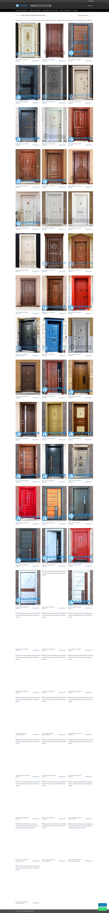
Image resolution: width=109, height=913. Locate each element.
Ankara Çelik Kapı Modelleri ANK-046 (74, 313)
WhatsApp (102, 909)
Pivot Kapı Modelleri (65, 10)
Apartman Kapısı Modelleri (50, 10)
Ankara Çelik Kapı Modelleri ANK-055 (74, 186)
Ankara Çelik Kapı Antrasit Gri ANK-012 (75, 734)
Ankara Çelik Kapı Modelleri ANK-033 (48, 481)
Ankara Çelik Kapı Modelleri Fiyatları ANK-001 (22, 902)
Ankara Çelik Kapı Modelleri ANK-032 (74, 481)
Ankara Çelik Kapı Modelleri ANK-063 (22, 60)
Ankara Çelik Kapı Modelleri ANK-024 (22, 607)
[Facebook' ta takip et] (88, 1)
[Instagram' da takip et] (89, 1)
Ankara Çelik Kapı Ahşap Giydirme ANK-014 (21, 734)
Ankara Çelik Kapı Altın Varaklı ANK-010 (49, 776)
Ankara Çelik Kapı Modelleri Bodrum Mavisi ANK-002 (74, 860)
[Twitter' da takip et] (91, 1)
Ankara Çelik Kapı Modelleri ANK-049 (74, 270)
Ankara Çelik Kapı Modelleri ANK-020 (22, 649)
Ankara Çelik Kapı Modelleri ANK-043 (74, 355)
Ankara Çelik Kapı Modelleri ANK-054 (22, 228)
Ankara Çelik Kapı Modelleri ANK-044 (48, 355)
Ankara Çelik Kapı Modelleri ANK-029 (48, 523)
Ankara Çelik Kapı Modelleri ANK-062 (48, 102)
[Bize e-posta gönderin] (92, 1)
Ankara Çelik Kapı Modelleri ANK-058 (74, 144)
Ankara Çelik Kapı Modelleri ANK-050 (48, 270)
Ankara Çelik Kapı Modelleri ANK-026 (48, 565)
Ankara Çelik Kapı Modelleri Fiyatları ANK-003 (48, 860)
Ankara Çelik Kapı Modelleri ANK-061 (74, 102)
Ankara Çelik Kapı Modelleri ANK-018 (74, 649)
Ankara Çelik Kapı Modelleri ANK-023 (48, 607)
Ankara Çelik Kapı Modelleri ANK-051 (22, 270)
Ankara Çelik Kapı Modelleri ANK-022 (74, 607)
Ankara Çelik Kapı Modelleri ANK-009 (74, 776)
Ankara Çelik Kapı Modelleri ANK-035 (74, 439)
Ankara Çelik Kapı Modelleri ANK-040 (74, 397)
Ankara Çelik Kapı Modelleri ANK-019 (48, 649)
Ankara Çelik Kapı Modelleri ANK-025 (74, 565)
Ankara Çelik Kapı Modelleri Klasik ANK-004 (22, 860)
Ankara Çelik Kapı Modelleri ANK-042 (22, 397)
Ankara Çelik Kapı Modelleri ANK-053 (48, 228)
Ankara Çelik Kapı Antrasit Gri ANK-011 (23, 776)
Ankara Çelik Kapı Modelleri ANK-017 (22, 692)
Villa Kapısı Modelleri (22, 10)
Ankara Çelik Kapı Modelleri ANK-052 (74, 228)
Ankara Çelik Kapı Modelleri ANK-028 (74, 523)
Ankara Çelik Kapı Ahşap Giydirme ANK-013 (47, 734)
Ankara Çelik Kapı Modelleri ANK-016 (48, 692)
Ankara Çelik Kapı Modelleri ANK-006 (48, 818)
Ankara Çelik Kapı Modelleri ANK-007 (22, 818)
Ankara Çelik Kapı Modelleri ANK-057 (22, 186)
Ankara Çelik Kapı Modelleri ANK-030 (74, 60)
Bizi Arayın (102, 905)
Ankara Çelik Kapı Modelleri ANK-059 (48, 144)
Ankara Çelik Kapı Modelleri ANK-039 (22, 439)
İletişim (75, 10)
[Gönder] (50, 5)
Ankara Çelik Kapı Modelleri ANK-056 (48, 186)
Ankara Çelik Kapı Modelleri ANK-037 (48, 439)
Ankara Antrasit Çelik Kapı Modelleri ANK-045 (22, 355)
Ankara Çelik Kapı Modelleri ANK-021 (22, 102)
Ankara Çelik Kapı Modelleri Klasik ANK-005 (74, 818)
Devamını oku (35, 60)
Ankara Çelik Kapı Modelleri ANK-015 (74, 692)
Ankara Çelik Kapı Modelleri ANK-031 (22, 523)
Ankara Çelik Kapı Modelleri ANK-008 (48, 60)
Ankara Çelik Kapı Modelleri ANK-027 (22, 565)
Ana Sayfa (18, 15)
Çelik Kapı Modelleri (35, 10)
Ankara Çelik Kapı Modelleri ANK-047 (48, 313)
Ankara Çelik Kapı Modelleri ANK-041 (48, 397)
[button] (89, 5)
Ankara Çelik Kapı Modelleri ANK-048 (22, 313)
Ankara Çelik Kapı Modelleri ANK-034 (22, 481)
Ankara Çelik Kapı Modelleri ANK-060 (22, 144)
